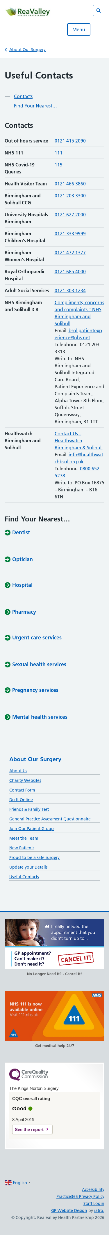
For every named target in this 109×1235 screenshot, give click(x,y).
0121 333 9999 (70, 233)
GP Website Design (69, 1210)
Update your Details (28, 867)
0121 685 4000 (70, 271)
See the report (29, 1129)
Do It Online (21, 799)
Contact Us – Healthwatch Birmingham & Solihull (79, 440)
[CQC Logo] (28, 1079)
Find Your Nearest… (35, 106)
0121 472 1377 (70, 252)
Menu (78, 29)
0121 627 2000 (70, 215)
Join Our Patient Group (31, 828)
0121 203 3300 (70, 196)
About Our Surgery (27, 49)
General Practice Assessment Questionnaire (50, 819)
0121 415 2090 (70, 141)
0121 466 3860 (70, 184)
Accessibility (93, 1189)
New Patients (21, 847)
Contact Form (22, 790)
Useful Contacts (24, 876)
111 (58, 153)
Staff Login (93, 1203)
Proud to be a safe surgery (34, 857)
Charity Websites (25, 780)
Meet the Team (23, 838)
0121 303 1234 (70, 290)
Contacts (23, 96)
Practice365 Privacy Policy (80, 1196)
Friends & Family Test (29, 809)
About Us (18, 770)
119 (58, 165)
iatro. (99, 1210)
